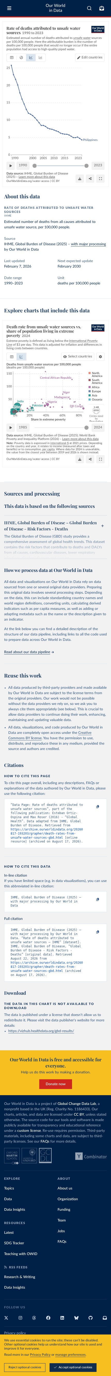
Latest (9, 1233)
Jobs (61, 1231)
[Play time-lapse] (10, 166)
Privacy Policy (40, 1355)
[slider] (34, 166)
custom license (29, 1131)
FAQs (45, 1141)
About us (65, 1188)
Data (8, 1199)
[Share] (90, 178)
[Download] (80, 178)
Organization (68, 1199)
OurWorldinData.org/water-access (27, 181)
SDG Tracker (14, 1243)
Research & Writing (19, 1277)
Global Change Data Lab (77, 1104)
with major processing (88, 244)
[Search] (89, 8)
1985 (23, 427)
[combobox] (89, 8)
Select (80, 356)
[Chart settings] (100, 357)
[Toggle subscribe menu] (102, 8)
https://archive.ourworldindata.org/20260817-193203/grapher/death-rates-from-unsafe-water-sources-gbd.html (47, 833)
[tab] (12, 57)
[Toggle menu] (9, 8)
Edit (92, 57)
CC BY (56, 181)
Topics (9, 1188)
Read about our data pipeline (27, 652)
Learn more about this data (37, 176)
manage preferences (70, 1355)
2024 (98, 427)
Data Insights (14, 1209)
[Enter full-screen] (100, 178)
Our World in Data (55, 8)
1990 (23, 165)
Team (62, 1220)
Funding (64, 1209)
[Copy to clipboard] (92, 807)
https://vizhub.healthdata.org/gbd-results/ (41, 1031)
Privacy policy (15, 1333)
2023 (98, 165)
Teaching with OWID (20, 1254)
